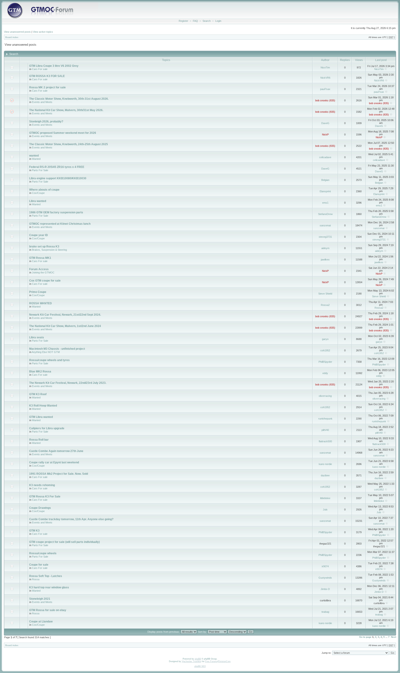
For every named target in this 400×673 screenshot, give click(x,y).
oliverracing (325, 395)
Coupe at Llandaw (41, 621)
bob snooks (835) (325, 100)
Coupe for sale (38, 564)
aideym (325, 248)
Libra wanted (37, 201)
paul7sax (325, 89)
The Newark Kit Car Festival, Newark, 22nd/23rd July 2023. (67, 383)
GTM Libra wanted (41, 417)
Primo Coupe (37, 292)
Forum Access (39, 269)
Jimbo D (325, 589)
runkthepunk (325, 418)
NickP (325, 134)
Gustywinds (325, 577)
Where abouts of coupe (44, 189)
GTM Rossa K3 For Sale (44, 496)
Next (393, 637)
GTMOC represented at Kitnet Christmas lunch (60, 223)
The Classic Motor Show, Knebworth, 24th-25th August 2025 (68, 144)
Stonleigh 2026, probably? (46, 121)
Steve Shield (325, 293)
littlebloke (325, 498)
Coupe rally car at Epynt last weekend (54, 462)
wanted (34, 155)
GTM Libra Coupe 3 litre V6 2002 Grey (53, 65)
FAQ (195, 20)
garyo (325, 339)
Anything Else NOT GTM (46, 352)
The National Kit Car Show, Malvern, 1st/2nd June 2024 (65, 326)
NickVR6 (325, 77)
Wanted (36, 158)
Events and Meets (42, 102)
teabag (325, 611)
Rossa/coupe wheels (42, 553)
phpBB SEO (200, 666)
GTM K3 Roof (38, 394)
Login (218, 20)
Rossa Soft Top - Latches (45, 576)
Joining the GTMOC (43, 272)
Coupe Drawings (40, 508)
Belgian (325, 180)
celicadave (325, 157)
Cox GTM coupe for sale (45, 280)
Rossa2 (325, 305)
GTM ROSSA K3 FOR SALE (47, 76)
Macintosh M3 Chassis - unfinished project (57, 348)
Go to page (365, 637)
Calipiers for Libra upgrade (46, 428)
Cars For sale (39, 69)
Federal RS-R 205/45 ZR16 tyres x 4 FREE (56, 167)
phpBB (198, 659)
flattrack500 (325, 441)
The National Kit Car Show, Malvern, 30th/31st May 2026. (66, 110)
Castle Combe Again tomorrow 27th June (56, 451)
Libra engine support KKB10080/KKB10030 (57, 178)
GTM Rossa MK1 (40, 258)
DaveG (325, 123)
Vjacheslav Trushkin (191, 661)
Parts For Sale (40, 170)
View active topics (43, 31)
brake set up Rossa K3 (44, 246)
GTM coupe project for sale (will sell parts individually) (64, 542)
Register (183, 20)
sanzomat (325, 225)
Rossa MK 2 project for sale (47, 87)
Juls (325, 509)
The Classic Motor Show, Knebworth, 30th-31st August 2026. (69, 98)
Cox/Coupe (38, 193)
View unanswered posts (17, 31)
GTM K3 (34, 530)
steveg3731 (325, 236)
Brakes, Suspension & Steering (49, 249)
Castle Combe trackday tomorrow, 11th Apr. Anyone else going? (71, 519)
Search (207, 20)
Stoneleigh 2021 (39, 598)
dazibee (325, 475)
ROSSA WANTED (40, 303)
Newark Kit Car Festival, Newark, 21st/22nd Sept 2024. (65, 314)
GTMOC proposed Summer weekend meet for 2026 (62, 133)
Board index (11, 37)
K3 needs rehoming (42, 485)
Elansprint (325, 191)
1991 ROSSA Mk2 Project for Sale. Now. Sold (58, 473)
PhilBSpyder (325, 361)
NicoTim (325, 67)
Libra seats (36, 337)
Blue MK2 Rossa (40, 371)
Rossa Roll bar (39, 439)
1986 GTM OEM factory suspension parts (56, 212)
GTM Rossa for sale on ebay (47, 610)
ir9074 (325, 566)
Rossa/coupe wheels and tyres (49, 360)
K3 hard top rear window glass (49, 587)
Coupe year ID (38, 235)
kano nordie (325, 464)
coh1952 (325, 350)
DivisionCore (224, 661)
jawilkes (325, 259)
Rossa (35, 579)
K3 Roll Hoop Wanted (43, 405)
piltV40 (325, 430)
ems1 (325, 202)
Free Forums (211, 661)
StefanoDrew (325, 214)
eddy (325, 373)
